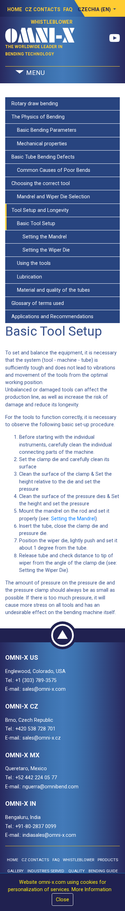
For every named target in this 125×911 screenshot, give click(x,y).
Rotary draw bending (34, 103)
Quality (76, 871)
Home (14, 9)
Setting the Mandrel (39, 236)
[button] (97, 9)
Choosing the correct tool (40, 183)
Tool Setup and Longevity (40, 210)
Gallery (15, 871)
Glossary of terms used (37, 303)
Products (108, 860)
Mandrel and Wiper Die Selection (50, 196)
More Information (91, 889)
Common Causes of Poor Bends (50, 170)
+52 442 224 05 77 (36, 777)
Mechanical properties (39, 143)
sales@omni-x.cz (42, 738)
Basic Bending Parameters (43, 130)
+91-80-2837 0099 (35, 826)
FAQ (68, 9)
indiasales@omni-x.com (49, 835)
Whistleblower (78, 860)
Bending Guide (103, 871)
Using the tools (31, 263)
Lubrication (26, 277)
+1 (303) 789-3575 (36, 680)
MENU (34, 73)
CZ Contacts (42, 9)
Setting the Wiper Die (40, 250)
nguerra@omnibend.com (50, 786)
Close (62, 899)
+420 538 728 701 (35, 729)
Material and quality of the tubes (50, 290)
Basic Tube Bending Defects (43, 157)
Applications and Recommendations (52, 316)
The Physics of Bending (38, 117)
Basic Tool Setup (33, 223)
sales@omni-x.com (44, 689)
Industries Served (45, 871)
